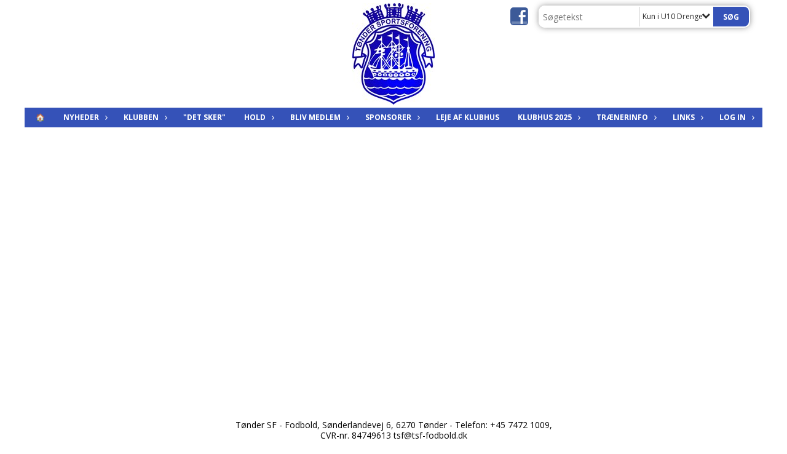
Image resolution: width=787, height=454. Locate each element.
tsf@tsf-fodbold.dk (430, 435)
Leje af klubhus (467, 117)
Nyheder (81, 117)
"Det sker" (204, 117)
